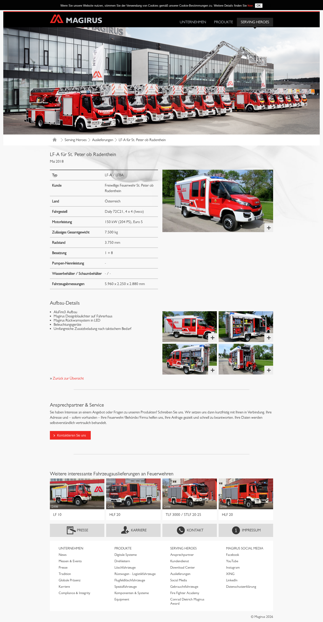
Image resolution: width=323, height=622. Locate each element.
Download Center (182, 567)
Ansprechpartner (182, 555)
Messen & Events (70, 561)
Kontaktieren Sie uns (71, 435)
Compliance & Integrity (74, 593)
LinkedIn (232, 580)
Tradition (65, 574)
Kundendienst (179, 561)
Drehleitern (122, 561)
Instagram (233, 567)
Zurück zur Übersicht (68, 378)
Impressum (251, 530)
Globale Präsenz (69, 580)
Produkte (223, 22)
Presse (82, 530)
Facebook (232, 555)
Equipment (121, 599)
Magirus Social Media (244, 548)
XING (230, 574)
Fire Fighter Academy (184, 593)
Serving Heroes (255, 22)
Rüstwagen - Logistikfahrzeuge (135, 574)
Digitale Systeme (125, 555)
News (63, 555)
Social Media (178, 580)
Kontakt (195, 530)
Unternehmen (193, 22)
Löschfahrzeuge (125, 567)
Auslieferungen (102, 140)
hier (250, 5)
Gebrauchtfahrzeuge (184, 587)
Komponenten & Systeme (131, 593)
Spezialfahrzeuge (125, 587)
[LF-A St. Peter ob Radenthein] (217, 201)
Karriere (139, 530)
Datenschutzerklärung (241, 587)
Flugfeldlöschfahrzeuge (129, 580)
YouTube (232, 561)
